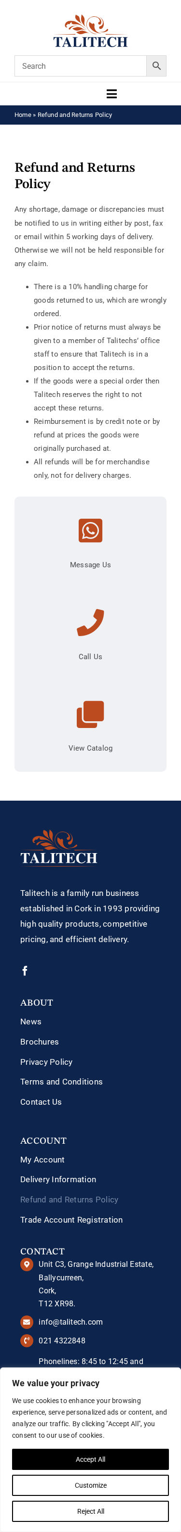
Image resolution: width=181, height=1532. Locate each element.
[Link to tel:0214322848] (90, 623)
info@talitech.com (71, 1322)
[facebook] (25, 971)
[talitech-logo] (90, 17)
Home (22, 114)
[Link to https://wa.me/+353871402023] (90, 531)
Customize (91, 1485)
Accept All (90, 1459)
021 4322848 (62, 1340)
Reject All (90, 1511)
